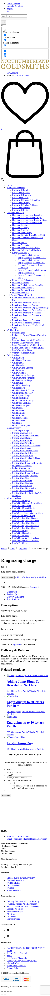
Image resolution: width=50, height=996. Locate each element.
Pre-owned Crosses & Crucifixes (26, 200)
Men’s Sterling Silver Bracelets (25, 525)
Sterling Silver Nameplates (24, 488)
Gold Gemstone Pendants (23, 378)
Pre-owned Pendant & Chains (25, 205)
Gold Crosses (18, 410)
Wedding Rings (13, 330)
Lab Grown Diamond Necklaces (26, 313)
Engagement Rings (20, 252)
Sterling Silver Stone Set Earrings (27, 463)
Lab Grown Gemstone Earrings (26, 323)
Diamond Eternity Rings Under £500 (28, 235)
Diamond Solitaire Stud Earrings (26, 250)
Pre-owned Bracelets (21, 192)
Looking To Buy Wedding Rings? (22, 960)
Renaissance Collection (22, 280)
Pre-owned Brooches (21, 195)
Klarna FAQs (12, 963)
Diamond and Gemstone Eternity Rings (29, 220)
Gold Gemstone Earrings (23, 375)
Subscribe (6, 796)
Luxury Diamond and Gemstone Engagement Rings (32, 271)
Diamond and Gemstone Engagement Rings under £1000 (32, 256)
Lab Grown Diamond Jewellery (21, 295)
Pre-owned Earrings (21, 202)
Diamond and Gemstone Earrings (27, 217)
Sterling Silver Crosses (22, 480)
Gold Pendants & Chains (23, 390)
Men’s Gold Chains (20, 535)
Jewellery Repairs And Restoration (22, 904)
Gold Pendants (18, 420)
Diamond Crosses (20, 230)
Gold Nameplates (20, 418)
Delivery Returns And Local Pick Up (23, 901)
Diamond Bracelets (20, 282)
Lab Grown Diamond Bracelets (26, 302)
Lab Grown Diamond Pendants (26, 320)
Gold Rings (17, 423)
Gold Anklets (18, 358)
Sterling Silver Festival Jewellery (26, 445)
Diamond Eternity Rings (23, 290)
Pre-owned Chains (20, 197)
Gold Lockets (18, 415)
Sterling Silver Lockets (22, 485)
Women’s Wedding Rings (23, 353)
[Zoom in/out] (2, 991)
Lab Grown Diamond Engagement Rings (30, 307)
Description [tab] (12, 592)
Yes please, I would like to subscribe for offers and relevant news (29, 787)
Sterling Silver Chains (21, 478)
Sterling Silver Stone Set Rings (25, 473)
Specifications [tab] (13, 599)
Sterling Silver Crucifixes (23, 443)
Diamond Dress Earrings (23, 287)
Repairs (10, 8)
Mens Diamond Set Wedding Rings (27, 345)
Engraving (23, 548)
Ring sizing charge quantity (13, 572)
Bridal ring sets (18, 333)
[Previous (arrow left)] (2, 994)
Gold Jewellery (13, 355)
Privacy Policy (13, 968)
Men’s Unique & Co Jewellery (25, 538)
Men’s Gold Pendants (21, 505)
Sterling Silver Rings (21, 460)
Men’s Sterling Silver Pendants (25, 520)
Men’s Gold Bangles (21, 500)
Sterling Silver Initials (21, 448)
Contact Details (13, 3)
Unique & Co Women (22, 465)
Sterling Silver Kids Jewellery (25, 453)
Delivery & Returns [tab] (15, 597)
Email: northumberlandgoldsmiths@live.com (27, 839)
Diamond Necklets (20, 245)
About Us (11, 914)
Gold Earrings (18, 413)
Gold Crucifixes (19, 373)
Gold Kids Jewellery (21, 385)
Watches (10, 888)
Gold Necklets (18, 388)
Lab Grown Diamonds (17, 958)
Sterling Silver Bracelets (22, 470)
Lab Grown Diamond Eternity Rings (28, 310)
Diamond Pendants (20, 292)
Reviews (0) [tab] (12, 594)
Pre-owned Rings (20, 210)
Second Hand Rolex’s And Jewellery (23, 906)
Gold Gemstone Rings (22, 380)
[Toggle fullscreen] (5, 991)
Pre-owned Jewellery (16, 187)
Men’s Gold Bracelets (21, 533)
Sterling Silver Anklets (22, 433)
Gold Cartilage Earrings (22, 368)
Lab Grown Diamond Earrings (25, 305)
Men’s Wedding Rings (22, 350)
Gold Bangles (18, 363)
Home (9, 185)
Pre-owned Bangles (20, 190)
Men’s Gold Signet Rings (23, 508)
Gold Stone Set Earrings (22, 400)
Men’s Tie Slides (19, 543)
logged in (17, 644)
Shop (12, 548)
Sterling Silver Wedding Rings (25, 343)
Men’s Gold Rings (20, 530)
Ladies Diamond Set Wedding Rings (28, 348)
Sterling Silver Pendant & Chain (26, 458)
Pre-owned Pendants (21, 207)
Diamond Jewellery (15, 212)
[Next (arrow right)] (5, 994)
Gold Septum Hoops (21, 395)
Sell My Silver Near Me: (17, 953)
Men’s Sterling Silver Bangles (25, 518)
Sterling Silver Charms (22, 440)
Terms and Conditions (16, 965)
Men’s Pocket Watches (22, 510)
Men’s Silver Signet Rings (23, 515)
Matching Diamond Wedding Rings (27, 340)
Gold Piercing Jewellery (22, 393)
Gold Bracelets (18, 365)
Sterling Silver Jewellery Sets (25, 450)
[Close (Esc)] (10, 991)
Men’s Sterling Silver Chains (24, 528)
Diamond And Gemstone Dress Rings (28, 285)
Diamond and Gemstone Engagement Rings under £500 (31, 261)
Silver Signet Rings (20, 430)
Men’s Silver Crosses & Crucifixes (27, 513)
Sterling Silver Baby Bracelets (25, 435)
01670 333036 (23, 75)
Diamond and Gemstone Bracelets (27, 215)
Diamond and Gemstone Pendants (27, 222)
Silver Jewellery (14, 428)
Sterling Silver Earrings (22, 483)
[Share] (8, 991)
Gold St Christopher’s (21, 425)
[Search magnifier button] (3, 22)
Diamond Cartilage (20, 227)
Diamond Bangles (20, 225)
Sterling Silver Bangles (22, 438)
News (9, 955)
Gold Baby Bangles (21, 405)
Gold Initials (17, 383)
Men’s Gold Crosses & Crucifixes (27, 503)
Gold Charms (18, 370)
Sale (8, 11)
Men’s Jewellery (14, 498)
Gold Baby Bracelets (21, 360)
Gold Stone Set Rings (21, 403)
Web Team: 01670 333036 (19, 836)
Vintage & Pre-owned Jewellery (21, 878)
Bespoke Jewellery (15, 6)
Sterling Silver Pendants (22, 490)
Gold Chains (17, 408)
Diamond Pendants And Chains (26, 247)
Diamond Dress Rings (22, 232)
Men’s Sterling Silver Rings (24, 523)
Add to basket (7, 577)
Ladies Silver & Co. (21, 468)
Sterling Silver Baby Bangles (25, 475)
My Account (12, 73)
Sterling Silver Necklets (22, 455)
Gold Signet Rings (20, 398)
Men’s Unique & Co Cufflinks (25, 540)
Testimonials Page (14, 911)
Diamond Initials (19, 242)
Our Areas (11, 916)
